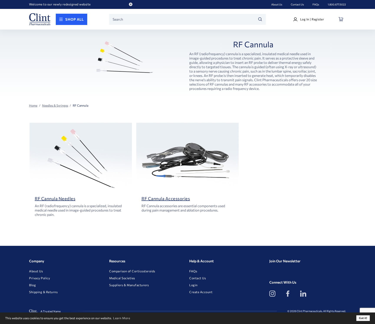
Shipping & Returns (43, 292)
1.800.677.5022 (337, 4)
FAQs (315, 4)
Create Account (200, 292)
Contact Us (297, 4)
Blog (32, 285)
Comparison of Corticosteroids (132, 271)
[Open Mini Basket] (341, 19)
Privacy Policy (39, 278)
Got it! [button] (363, 318)
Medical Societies (122, 278)
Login (193, 285)
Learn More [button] (121, 318)
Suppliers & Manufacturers (129, 285)
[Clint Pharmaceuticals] (40, 19)
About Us (276, 4)
